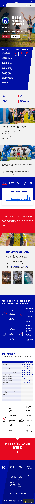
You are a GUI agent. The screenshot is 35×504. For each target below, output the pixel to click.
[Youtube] (19, 493)
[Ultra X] (3, 5)
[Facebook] (13, 493)
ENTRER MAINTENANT (15, 36)
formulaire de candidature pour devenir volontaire (19, 266)
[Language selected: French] (26, 5)
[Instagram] (10, 493)
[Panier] (30, 5)
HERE (19, 2)
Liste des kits (6, 36)
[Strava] (16, 493)
